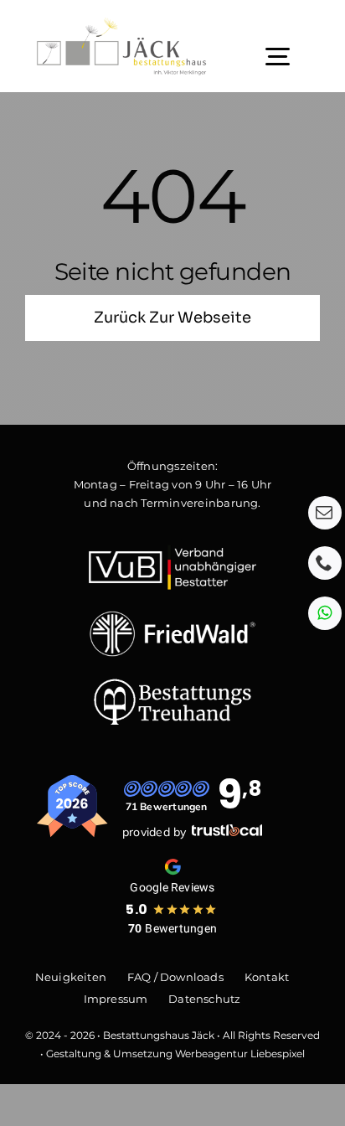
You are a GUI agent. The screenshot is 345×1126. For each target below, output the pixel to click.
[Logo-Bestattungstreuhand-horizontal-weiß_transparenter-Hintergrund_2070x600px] (172, 684)
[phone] (325, 563)
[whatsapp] (325, 613)
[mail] (325, 512)
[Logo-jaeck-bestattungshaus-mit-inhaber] (121, 23)
